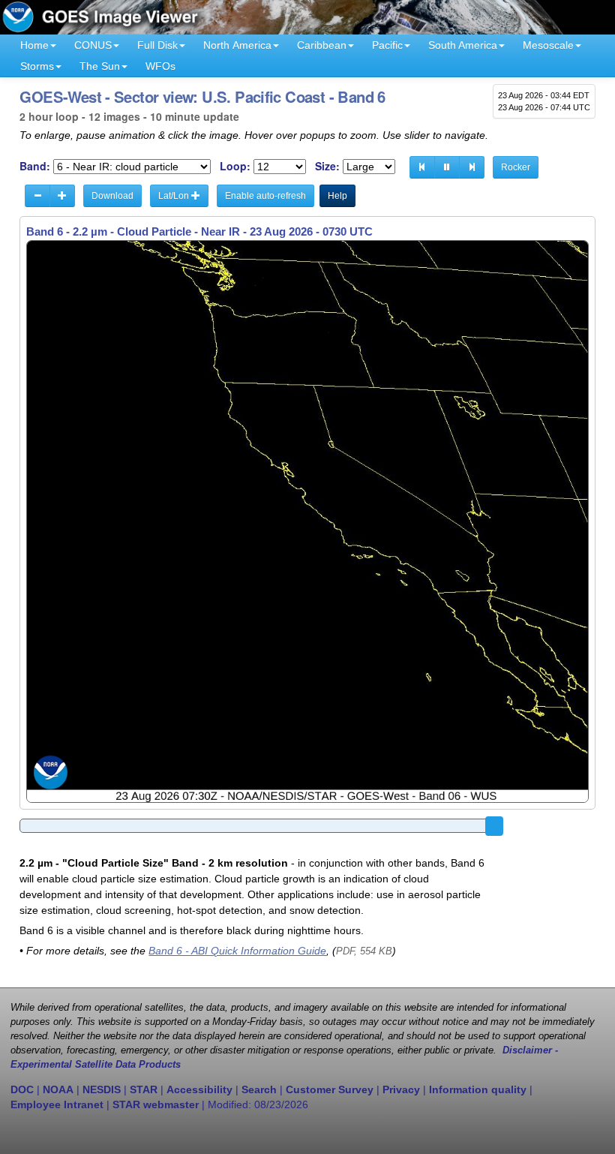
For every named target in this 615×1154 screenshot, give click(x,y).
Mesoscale (548, 45)
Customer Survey (330, 1089)
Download (113, 196)
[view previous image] (422, 167)
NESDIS (101, 1089)
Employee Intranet (57, 1104)
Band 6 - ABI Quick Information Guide (237, 951)
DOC (22, 1089)
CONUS (93, 45)
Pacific (387, 45)
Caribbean (321, 45)
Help (337, 196)
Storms (37, 66)
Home (34, 45)
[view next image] (471, 167)
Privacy (401, 1089)
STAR (144, 1089)
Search (259, 1089)
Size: (327, 166)
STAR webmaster (155, 1104)
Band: (35, 166)
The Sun (100, 66)
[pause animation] (447, 167)
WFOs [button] (161, 66)
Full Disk (157, 45)
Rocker (515, 167)
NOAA (58, 1089)
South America (462, 45)
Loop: (235, 166)
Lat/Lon (174, 196)
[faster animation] (62, 196)
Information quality (477, 1089)
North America (237, 45)
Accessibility (199, 1089)
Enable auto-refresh (265, 196)
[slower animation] (37, 196)
